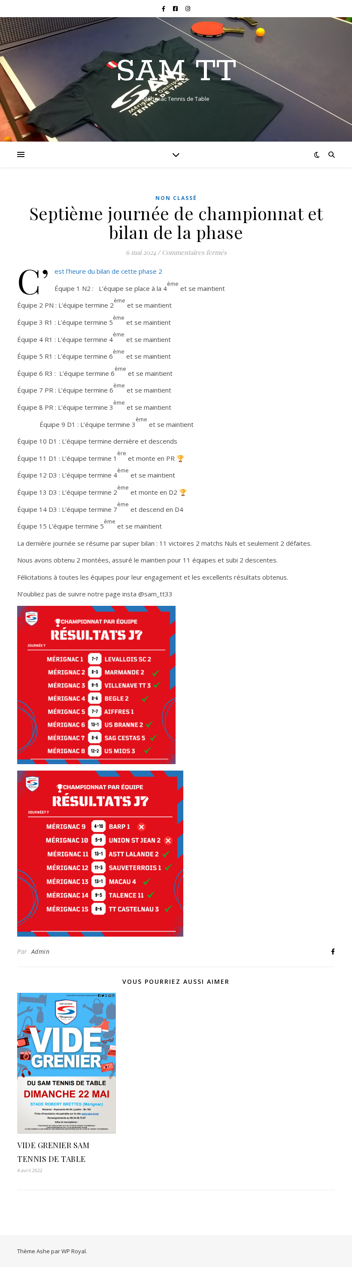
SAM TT (176, 72)
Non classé (176, 198)
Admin (40, 951)
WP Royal (73, 1251)
